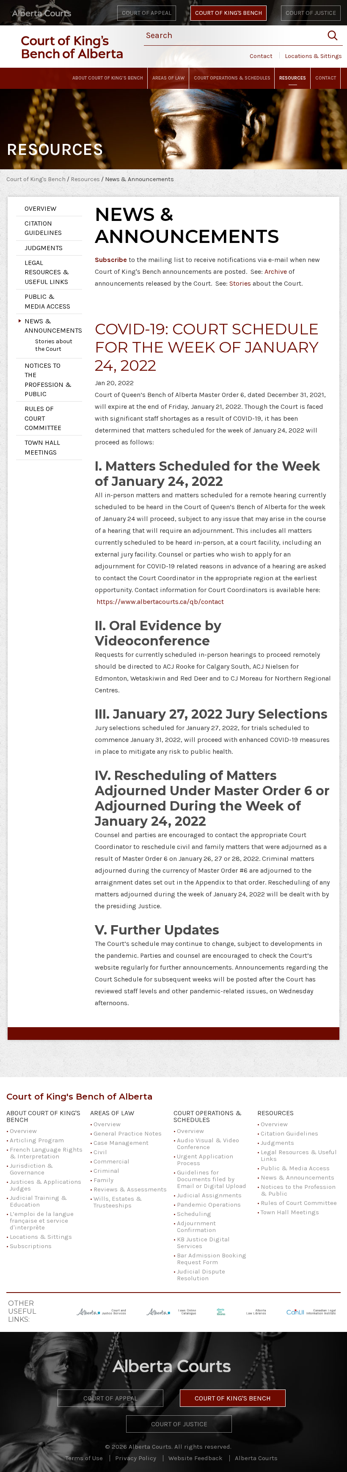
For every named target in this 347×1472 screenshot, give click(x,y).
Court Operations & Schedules (208, 1116)
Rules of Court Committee (43, 418)
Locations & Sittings (313, 56)
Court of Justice (311, 13)
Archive (275, 271)
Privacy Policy (135, 1458)
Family (103, 1180)
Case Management (121, 1143)
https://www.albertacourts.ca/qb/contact (160, 602)
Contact (261, 56)
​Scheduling (194, 1214)
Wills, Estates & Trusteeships (118, 1202)
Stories (240, 283)
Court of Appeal (146, 13)
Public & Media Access (47, 301)
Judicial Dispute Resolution (201, 1275)
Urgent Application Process (205, 1159)
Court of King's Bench (228, 13)
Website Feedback (195, 1458)
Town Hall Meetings (42, 447)
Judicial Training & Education (38, 1201)
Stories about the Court (53, 345)
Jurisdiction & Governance (31, 1169)
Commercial (111, 1161)
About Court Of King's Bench (43, 1116)
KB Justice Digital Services (203, 1242)
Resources (86, 179)
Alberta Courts (256, 1458)
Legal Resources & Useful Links (47, 272)
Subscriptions (31, 1246)
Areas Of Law (112, 1113)
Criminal (106, 1170)
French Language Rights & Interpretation (46, 1153)
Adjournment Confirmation (196, 1226)
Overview (40, 208)
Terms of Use (84, 1458)
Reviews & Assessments (130, 1189)
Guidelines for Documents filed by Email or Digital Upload (211, 1179)
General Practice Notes (128, 1133)
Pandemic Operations (209, 1204)
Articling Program (37, 1140)
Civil (100, 1152)
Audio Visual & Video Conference (208, 1143)
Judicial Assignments (209, 1195)
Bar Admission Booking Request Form (211, 1258)
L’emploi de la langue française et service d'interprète (42, 1220)
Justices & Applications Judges (45, 1185)
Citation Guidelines (43, 228)
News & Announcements (53, 325)
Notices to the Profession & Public (48, 379)
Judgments (44, 248)
